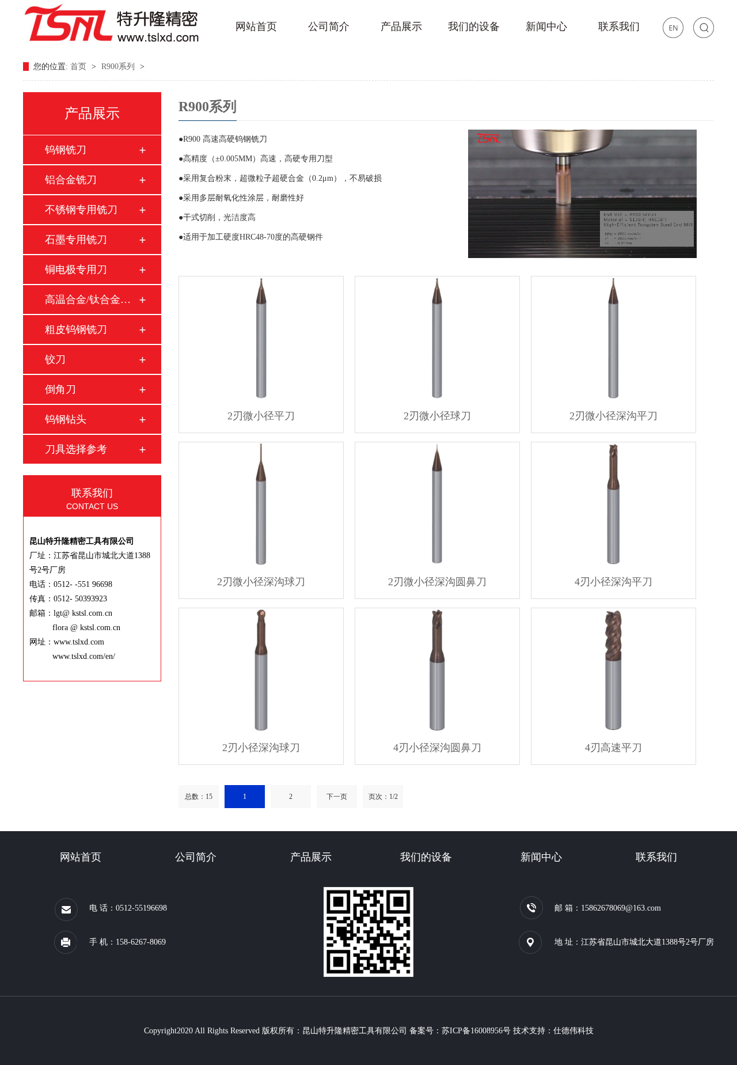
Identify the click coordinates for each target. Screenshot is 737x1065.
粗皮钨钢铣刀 (76, 329)
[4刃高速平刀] (613, 670)
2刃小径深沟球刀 (261, 747)
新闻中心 (546, 26)
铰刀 (55, 359)
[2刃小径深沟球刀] (261, 670)
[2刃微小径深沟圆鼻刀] (437, 504)
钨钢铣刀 (65, 150)
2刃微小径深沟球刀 (261, 582)
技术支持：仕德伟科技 (553, 1030)
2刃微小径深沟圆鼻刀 (437, 582)
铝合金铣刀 (71, 179)
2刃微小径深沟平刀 (613, 416)
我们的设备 (474, 26)
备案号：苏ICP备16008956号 (460, 1030)
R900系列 (119, 66)
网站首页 (256, 26)
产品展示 (401, 26)
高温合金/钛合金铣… (91, 299)
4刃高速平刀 (613, 747)
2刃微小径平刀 (261, 416)
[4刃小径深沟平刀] (613, 504)
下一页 (336, 797)
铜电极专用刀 (76, 269)
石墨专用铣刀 (76, 239)
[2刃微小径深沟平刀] (613, 338)
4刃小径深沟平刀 (613, 582)
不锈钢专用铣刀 (81, 209)
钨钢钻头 (65, 419)
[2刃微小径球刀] (437, 338)
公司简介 (328, 26)
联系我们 (619, 26)
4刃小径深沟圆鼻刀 (437, 747)
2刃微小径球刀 (437, 416)
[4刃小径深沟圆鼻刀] (437, 670)
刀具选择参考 (76, 449)
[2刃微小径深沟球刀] (261, 504)
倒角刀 (60, 389)
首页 (79, 66)
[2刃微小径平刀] (261, 338)
